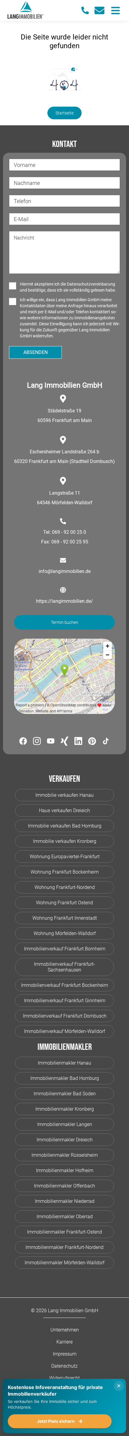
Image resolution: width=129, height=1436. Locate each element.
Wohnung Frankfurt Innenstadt (64, 918)
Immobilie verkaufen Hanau (64, 795)
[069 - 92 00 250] (87, 10)
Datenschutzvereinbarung (91, 284)
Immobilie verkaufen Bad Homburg (64, 826)
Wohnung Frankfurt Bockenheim (65, 872)
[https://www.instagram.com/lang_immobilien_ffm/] (37, 742)
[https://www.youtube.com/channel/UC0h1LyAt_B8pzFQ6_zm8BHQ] (51, 741)
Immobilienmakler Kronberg (64, 1109)
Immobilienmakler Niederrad (64, 1201)
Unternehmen (64, 1330)
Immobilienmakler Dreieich (65, 1140)
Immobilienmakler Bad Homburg (64, 1078)
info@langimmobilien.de (65, 571)
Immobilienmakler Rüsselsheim (65, 1155)
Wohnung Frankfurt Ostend (64, 903)
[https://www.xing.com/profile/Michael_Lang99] (64, 742)
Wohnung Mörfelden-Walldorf (65, 933)
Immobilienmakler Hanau (64, 1063)
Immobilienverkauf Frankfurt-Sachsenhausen (64, 967)
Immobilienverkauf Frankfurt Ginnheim (64, 1000)
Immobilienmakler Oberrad (65, 1216)
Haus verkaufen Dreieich (64, 810)
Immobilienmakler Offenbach (64, 1186)
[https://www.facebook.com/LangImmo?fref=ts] (23, 742)
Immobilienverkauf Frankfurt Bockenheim (64, 985)
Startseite (65, 113)
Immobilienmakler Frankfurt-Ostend (64, 1232)
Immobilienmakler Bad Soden (65, 1094)
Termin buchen (64, 622)
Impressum (64, 1354)
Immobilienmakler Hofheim (64, 1170)
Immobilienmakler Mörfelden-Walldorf (64, 1262)
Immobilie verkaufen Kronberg (64, 841)
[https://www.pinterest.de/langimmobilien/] (92, 742)
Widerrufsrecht (64, 1378)
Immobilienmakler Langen (64, 1124)
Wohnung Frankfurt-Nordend (64, 887)
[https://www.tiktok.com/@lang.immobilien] (106, 742)
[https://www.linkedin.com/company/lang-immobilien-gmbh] (78, 742)
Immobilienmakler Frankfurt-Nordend (65, 1247)
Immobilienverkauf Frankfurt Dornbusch (64, 1016)
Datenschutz (64, 1366)
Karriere (64, 1342)
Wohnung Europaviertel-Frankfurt (65, 856)
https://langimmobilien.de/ (64, 601)
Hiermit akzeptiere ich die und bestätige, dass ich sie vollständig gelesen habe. (68, 287)
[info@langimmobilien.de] (102, 10)
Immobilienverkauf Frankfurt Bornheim (64, 949)
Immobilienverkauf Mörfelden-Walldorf (64, 1031)
